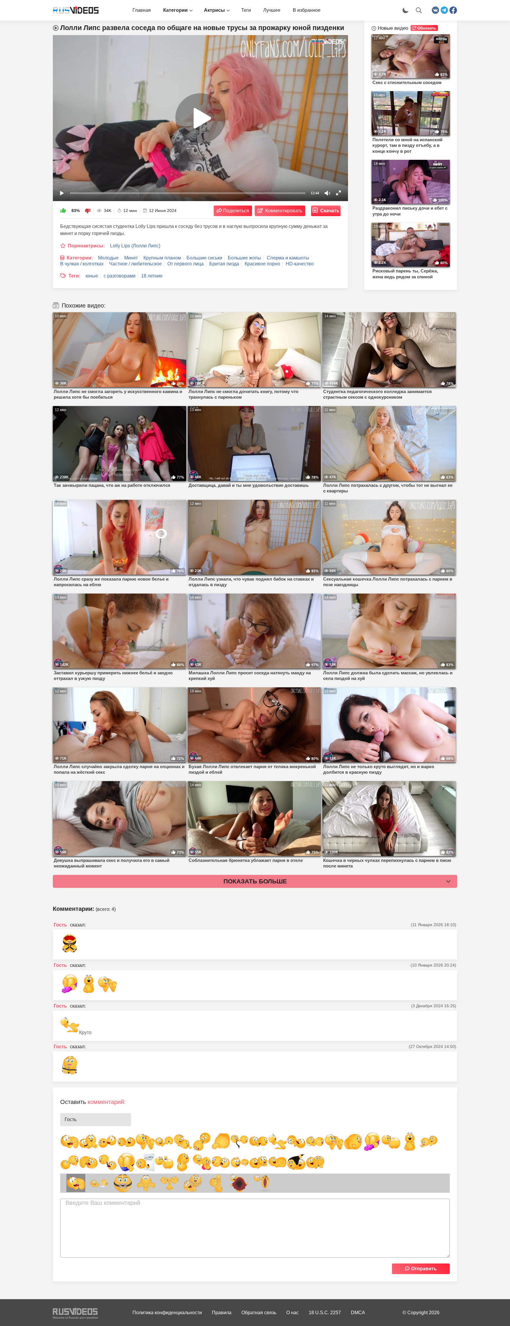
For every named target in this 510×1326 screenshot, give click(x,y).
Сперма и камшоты (288, 257)
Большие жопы (244, 257)
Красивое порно (262, 263)
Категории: (80, 257)
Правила (221, 1312)
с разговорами (119, 275)
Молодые (108, 257)
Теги (246, 10)
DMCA (358, 1312)
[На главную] (73, 10)
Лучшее (271, 10)
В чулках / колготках (82, 263)
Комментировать (283, 210)
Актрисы (214, 10)
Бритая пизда (224, 263)
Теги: (74, 275)
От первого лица (185, 263)
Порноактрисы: (86, 245)
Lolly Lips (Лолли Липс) (135, 245)
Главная (142, 10)
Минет (131, 257)
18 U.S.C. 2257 (325, 1312)
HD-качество (300, 263)
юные (92, 275)
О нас (292, 1312)
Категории (175, 10)
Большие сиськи (204, 257)
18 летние (152, 275)
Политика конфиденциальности (167, 1312)
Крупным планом (162, 257)
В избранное (307, 10)
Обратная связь (258, 1312)
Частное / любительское (135, 263)
